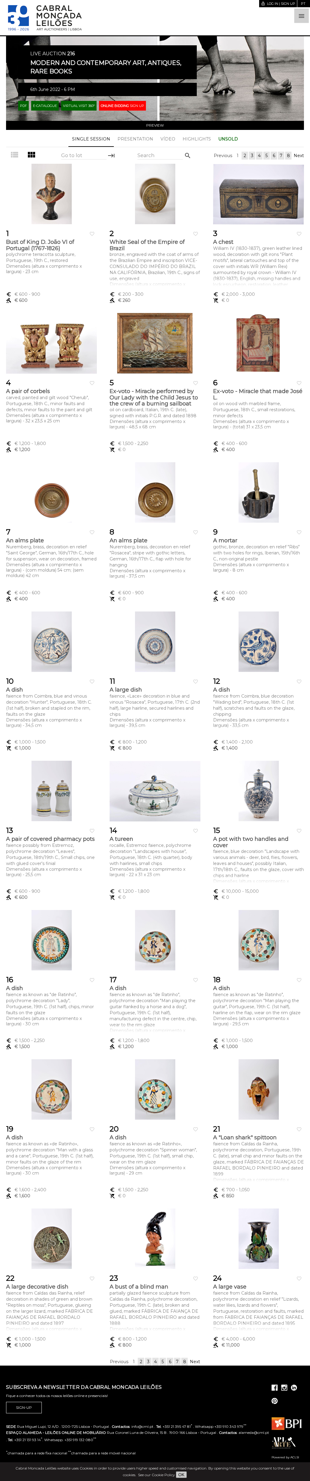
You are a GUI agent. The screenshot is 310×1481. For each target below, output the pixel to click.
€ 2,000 (234, 294)
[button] (301, 15)
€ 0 (221, 300)
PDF (23, 106)
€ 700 (231, 1189)
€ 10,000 (236, 891)
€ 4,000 (234, 1339)
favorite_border (92, 234)
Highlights (197, 139)
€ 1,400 (233, 742)
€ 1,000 (26, 742)
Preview (155, 125)
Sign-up (24, 1407)
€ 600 (23, 294)
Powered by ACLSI (285, 1457)
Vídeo (167, 139)
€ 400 (230, 443)
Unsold (228, 139)
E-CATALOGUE (45, 106)
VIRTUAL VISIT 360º (79, 106)
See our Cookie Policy (156, 1475)
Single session (91, 139)
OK (181, 1474)
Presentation (135, 139)
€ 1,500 (129, 443)
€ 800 (128, 742)
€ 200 (126, 294)
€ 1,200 (26, 443)
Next (299, 155)
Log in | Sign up (278, 4)
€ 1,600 (26, 1189)
